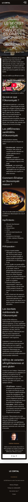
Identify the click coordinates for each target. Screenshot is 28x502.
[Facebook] (16, 456)
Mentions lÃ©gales (14, 484)
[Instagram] (12, 456)
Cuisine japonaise (14, 19)
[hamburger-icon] (25, 2)
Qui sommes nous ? (14, 491)
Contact (14, 494)
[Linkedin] (14, 456)
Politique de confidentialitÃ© (14, 488)
